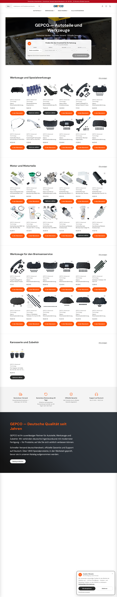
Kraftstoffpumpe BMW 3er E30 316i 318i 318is (17, 226)
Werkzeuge (49, 10)
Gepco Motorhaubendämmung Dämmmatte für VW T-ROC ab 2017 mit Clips (49, 315)
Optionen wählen (34, 113)
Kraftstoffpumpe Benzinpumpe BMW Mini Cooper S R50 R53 (33, 192)
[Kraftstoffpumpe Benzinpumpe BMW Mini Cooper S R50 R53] (33, 178)
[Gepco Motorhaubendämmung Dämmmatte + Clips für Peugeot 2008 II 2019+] (99, 90)
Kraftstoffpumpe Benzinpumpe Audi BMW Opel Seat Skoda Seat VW (50, 227)
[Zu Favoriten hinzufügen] (22, 85)
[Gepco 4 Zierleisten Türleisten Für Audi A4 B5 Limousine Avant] (33, 301)
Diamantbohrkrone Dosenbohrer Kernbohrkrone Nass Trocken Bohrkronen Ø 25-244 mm (33, 104)
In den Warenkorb (17, 113)
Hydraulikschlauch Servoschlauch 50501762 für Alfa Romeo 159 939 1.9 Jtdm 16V (17, 138)
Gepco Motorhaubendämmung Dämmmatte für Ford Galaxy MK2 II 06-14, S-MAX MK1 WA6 (98, 315)
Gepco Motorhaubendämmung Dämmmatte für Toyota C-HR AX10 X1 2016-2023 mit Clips (66, 315)
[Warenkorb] (110, 6)
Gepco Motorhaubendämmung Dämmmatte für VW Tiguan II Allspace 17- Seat (66, 138)
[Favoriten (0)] (106, 6)
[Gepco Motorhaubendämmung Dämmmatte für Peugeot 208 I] (17, 90)
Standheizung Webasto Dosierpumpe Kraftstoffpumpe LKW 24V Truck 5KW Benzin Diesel (66, 227)
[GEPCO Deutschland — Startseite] (58, 6)
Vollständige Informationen (86, 584)
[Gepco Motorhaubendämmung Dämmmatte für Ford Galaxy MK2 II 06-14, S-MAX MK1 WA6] (99, 301)
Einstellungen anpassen (84, 592)
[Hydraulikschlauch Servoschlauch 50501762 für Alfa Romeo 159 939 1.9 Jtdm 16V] (17, 124)
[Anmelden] (102, 6)
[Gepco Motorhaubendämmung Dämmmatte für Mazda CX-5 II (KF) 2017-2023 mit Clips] (50, 124)
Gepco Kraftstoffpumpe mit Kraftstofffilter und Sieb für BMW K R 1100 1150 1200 (16, 192)
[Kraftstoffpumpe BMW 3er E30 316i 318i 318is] (17, 212)
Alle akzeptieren (87, 588)
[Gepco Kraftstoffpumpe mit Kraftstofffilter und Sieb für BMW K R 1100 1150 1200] (17, 178)
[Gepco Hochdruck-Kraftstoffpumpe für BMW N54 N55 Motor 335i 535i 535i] (50, 178)
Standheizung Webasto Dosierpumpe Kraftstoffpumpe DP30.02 (99, 227)
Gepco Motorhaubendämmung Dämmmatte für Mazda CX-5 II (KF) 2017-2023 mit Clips (49, 138)
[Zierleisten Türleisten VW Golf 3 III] (99, 266)
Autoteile (37, 10)
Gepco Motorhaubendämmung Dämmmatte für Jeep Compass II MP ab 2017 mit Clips (98, 138)
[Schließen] (112, 573)
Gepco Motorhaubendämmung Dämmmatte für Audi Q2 (17, 315)
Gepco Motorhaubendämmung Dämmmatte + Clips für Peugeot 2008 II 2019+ (98, 104)
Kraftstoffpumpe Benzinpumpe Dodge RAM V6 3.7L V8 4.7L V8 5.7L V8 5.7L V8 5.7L (83, 227)
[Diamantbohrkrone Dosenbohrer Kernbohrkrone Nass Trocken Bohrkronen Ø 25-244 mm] (33, 90)
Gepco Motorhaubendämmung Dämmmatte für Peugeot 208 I (17, 104)
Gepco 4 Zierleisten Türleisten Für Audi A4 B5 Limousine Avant (33, 315)
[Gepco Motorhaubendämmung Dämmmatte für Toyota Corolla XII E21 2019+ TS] (83, 301)
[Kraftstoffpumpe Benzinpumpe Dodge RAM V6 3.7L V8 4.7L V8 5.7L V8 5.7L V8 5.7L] (83, 212)
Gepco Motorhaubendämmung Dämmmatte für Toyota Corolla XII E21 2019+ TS (82, 315)
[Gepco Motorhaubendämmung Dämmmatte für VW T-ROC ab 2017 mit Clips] (50, 301)
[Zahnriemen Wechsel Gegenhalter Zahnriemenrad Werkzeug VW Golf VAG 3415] (83, 124)
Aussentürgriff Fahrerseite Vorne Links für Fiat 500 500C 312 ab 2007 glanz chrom (33, 138)
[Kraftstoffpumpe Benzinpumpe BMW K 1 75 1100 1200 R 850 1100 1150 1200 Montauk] (66, 178)
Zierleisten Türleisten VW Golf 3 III (99, 280)
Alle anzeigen (103, 78)
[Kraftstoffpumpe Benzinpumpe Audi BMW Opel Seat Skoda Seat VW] (50, 212)
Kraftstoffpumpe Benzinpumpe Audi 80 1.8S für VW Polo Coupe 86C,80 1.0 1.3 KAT (99, 192)
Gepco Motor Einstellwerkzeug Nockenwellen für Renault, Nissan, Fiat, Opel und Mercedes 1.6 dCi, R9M (66, 104)
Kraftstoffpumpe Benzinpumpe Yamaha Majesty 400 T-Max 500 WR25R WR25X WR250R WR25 (83, 192)
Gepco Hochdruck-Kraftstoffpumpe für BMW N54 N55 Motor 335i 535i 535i (50, 192)
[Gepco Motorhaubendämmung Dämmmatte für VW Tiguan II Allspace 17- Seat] (66, 124)
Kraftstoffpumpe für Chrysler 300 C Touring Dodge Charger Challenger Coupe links (33, 227)
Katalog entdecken (17, 461)
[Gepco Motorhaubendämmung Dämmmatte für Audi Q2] (17, 301)
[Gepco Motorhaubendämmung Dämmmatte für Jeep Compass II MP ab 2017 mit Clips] (99, 124)
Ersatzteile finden (82, 55)
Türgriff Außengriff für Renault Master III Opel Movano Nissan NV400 (82, 104)
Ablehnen (104, 588)
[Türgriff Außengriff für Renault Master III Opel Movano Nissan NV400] (83, 90)
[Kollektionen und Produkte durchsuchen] (39, 6)
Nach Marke (62, 10)
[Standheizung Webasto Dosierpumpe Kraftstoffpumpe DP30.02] (99, 212)
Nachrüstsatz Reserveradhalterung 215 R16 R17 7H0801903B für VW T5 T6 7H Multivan (50, 104)
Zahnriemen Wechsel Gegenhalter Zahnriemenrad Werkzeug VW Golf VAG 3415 (83, 138)
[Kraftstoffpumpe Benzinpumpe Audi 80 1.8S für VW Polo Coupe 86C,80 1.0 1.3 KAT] (99, 178)
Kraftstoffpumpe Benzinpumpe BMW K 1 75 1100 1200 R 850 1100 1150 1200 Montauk (66, 192)
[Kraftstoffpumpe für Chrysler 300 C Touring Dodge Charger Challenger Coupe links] (33, 212)
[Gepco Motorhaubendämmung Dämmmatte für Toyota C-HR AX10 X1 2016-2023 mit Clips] (66, 301)
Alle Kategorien (77, 10)
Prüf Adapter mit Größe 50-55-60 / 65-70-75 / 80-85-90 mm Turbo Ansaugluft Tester (17, 369)
